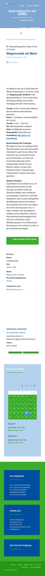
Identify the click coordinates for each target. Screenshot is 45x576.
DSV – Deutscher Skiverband (20, 487)
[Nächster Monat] (33, 385)
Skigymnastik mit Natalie (15, 274)
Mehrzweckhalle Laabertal (16, 332)
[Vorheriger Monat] (21, 385)
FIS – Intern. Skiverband (18, 490)
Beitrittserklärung (17, 519)
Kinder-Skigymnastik (30, 353)
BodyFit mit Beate (15, 353)
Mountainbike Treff (15, 430)
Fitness (9, 281)
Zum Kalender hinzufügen (24, 239)
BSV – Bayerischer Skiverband (20, 485)
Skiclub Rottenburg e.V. (14, 289)
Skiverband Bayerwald (18, 492)
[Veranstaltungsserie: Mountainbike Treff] (26, 427)
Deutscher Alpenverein (18, 494)
